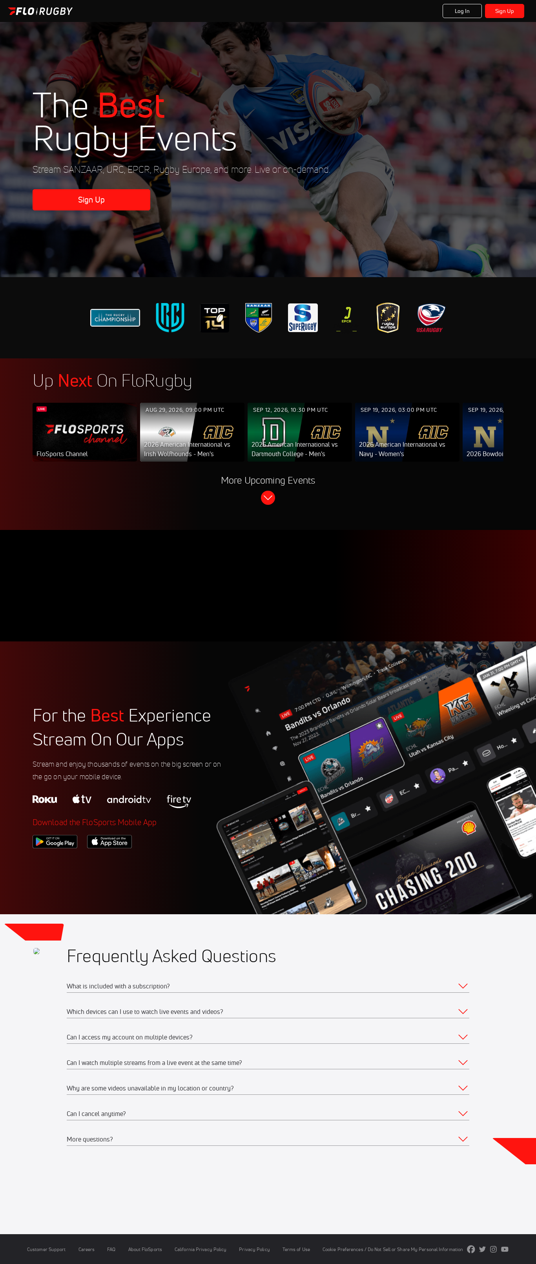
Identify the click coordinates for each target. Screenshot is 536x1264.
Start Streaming (84, 440)
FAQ (111, 1249)
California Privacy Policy (200, 1249)
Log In (462, 11)
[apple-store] (109, 862)
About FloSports (145, 1249)
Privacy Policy (254, 1249)
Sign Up (504, 11)
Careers (86, 1249)
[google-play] (55, 862)
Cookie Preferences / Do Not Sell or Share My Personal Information (393, 1249)
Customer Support (46, 1249)
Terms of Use (296, 1249)
